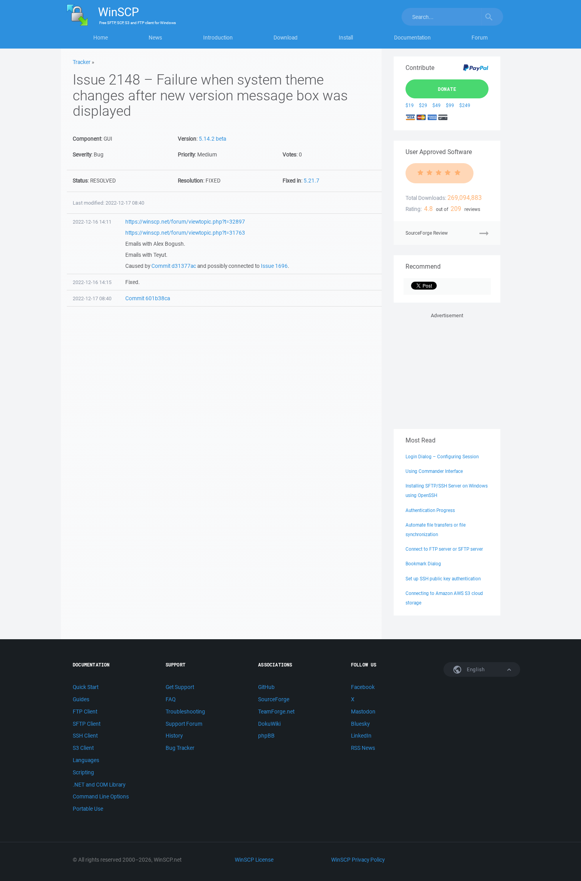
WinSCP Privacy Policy (358, 859)
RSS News (363, 747)
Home (100, 37)
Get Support (180, 687)
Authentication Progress (430, 510)
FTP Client (85, 711)
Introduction (218, 37)
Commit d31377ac (173, 265)
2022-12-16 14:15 (92, 282)
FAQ (170, 699)
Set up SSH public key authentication (443, 579)
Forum (480, 37)
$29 (423, 105)
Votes (289, 154)
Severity (82, 154)
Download (286, 37)
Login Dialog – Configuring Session (442, 456)
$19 (410, 105)
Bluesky (360, 723)
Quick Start (85, 687)
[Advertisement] (447, 369)
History (174, 735)
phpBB (266, 735)
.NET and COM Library (99, 784)
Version (187, 138)
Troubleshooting (185, 711)
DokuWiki (269, 723)
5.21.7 (311, 180)
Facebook (363, 687)
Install (346, 37)
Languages (86, 760)
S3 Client (83, 747)
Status (80, 180)
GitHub (266, 687)
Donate (447, 89)
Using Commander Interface (434, 471)
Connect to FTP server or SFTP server (444, 549)
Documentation (412, 37)
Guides (81, 699)
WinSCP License (254, 859)
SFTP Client (86, 723)
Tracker (82, 62)
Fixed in (292, 180)
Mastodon (363, 711)
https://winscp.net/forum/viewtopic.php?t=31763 (185, 232)
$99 (450, 105)
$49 (436, 105)
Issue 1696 (274, 265)
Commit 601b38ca (147, 298)
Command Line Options (101, 796)
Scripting (83, 772)
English (475, 669)
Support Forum (184, 723)
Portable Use (88, 808)
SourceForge (273, 699)
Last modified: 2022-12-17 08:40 (108, 203)
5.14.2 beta (212, 138)
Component (87, 138)
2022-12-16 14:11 (92, 221)
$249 (464, 105)
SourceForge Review (427, 233)
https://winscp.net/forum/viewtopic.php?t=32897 (185, 221)
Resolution (190, 180)
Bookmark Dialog (423, 564)
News (155, 37)
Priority (186, 154)
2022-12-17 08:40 (92, 298)
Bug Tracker (180, 747)
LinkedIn (361, 735)
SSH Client (85, 735)
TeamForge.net (276, 711)
